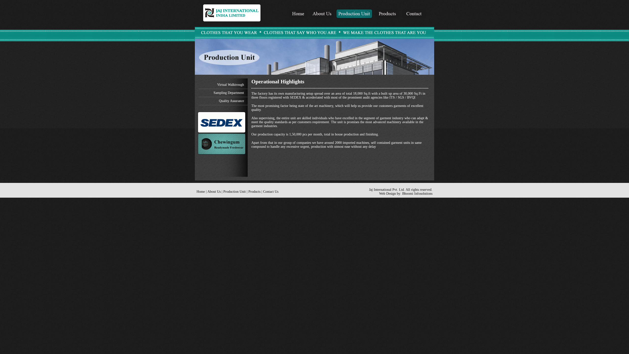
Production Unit (234, 191)
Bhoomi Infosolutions (417, 193)
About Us (214, 191)
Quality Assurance (231, 101)
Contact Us (270, 191)
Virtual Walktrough (230, 85)
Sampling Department (229, 93)
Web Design (387, 193)
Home (201, 191)
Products (254, 191)
